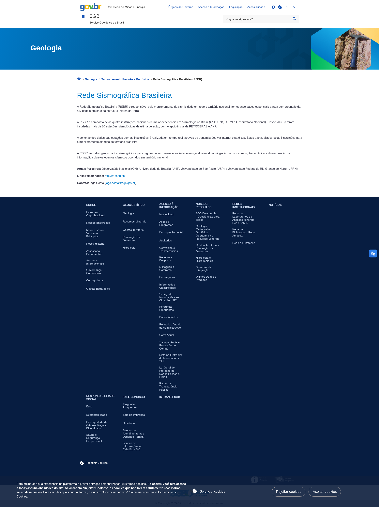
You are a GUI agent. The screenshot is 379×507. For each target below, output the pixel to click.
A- (294, 6)
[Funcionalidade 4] (273, 7)
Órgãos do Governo (180, 6)
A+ (287, 6)
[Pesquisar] (294, 18)
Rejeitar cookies (288, 492)
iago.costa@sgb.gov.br (120, 183)
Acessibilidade (256, 6)
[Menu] (83, 16)
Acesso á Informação (211, 6)
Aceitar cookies (325, 492)
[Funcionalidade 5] (280, 7)
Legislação (236, 6)
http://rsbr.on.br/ (115, 175)
